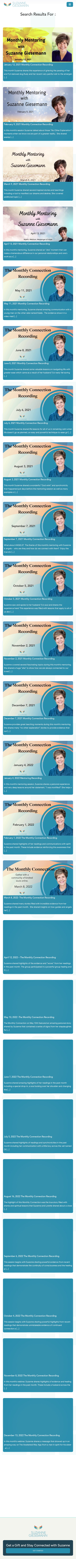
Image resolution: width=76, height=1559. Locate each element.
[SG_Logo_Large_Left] (16, 2)
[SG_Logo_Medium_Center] (38, 1525)
